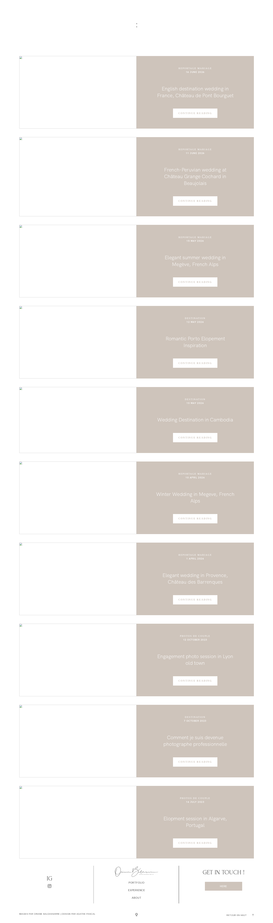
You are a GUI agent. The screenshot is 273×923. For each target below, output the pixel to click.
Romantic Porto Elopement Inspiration (195, 342)
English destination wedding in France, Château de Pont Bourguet (195, 92)
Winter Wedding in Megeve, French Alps (195, 497)
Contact (240, 10)
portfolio (111, 10)
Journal (216, 10)
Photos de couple (195, 636)
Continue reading (195, 113)
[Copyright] (136, 915)
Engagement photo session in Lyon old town (195, 659)
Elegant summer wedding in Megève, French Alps (195, 260)
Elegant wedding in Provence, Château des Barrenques (195, 578)
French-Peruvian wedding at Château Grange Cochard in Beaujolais (195, 176)
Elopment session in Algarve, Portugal (195, 821)
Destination (195, 318)
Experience (169, 10)
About (194, 10)
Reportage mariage (195, 68)
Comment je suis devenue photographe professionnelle (195, 740)
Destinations (140, 10)
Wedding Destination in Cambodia (195, 419)
